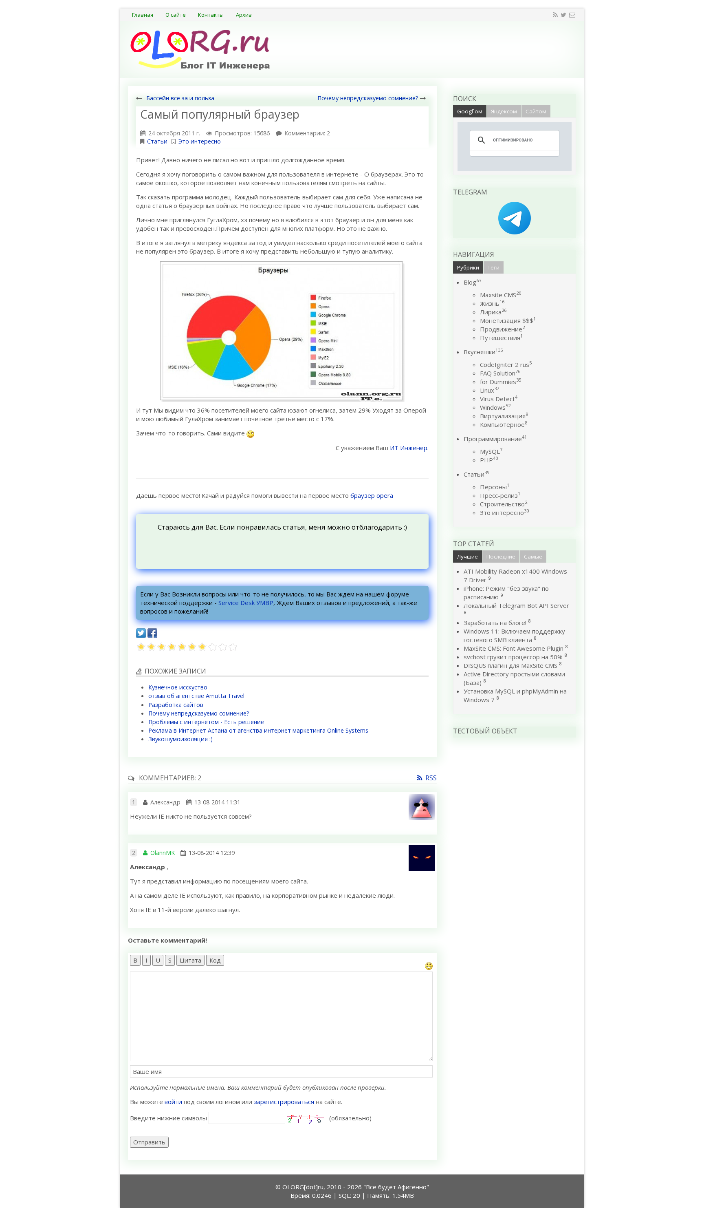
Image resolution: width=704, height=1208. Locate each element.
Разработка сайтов (175, 705)
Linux (489, 390)
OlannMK (162, 853)
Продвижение (502, 329)
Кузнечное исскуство (177, 687)
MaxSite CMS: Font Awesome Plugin (513, 648)
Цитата (190, 960)
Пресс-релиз (500, 495)
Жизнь (492, 303)
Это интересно (199, 141)
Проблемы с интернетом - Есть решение (206, 722)
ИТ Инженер (408, 448)
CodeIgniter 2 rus (506, 364)
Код (215, 960)
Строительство (503, 504)
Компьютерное (503, 424)
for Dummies (500, 382)
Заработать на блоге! (495, 622)
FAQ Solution (500, 373)
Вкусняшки (483, 352)
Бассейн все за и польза (180, 98)
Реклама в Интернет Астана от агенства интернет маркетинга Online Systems (258, 730)
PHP (489, 460)
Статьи (157, 141)
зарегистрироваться (284, 1102)
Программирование (495, 439)
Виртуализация (504, 416)
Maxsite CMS (500, 295)
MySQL (491, 451)
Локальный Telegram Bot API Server (516, 605)
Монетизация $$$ (508, 320)
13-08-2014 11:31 (217, 802)
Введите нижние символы (168, 1118)
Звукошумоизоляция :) (180, 739)
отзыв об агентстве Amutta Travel (196, 696)
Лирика (493, 312)
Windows (495, 407)
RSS (431, 777)
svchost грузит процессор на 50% (513, 657)
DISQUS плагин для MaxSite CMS (510, 665)
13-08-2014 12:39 (212, 853)
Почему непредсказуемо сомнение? (367, 98)
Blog (472, 282)
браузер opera (371, 495)
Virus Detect (498, 399)
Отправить (149, 1142)
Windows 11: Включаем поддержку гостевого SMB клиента (514, 635)
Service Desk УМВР (245, 602)
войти (173, 1102)
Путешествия (501, 337)
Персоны (494, 487)
